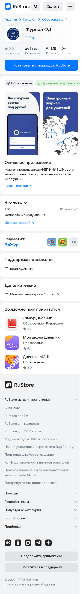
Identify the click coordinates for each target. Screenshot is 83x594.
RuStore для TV (16, 416)
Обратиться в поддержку (41, 567)
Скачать (53, 6)
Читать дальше (16, 186)
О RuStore (12, 408)
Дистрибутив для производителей (31, 483)
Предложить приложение (41, 556)
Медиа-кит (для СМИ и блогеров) (30, 439)
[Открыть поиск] (35, 6)
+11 (73, 242)
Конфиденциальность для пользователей (37, 462)
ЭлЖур (30, 37)
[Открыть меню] (70, 6)
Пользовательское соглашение (29, 454)
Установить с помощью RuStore (41, 65)
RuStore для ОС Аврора (23, 431)
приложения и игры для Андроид (30, 584)
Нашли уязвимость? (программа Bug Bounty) (39, 447)
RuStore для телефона (22, 423)
